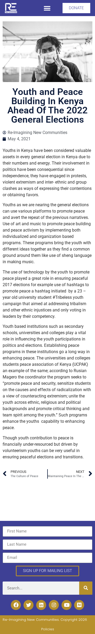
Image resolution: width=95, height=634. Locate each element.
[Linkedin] (41, 605)
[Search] (85, 588)
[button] (47, 8)
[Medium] (79, 605)
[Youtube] (66, 605)
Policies (47, 629)
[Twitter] (28, 605)
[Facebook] (16, 605)
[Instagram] (54, 605)
